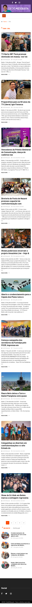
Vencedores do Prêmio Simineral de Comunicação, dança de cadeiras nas (16, 152)
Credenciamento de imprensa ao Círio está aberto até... (18, 534)
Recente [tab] (7, 528)
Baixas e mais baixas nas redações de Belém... (19, 554)
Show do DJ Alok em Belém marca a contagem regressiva (14, 496)
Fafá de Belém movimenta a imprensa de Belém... (20, 544)
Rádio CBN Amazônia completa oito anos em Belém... (18, 564)
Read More (4, 74)
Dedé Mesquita (6, 59)
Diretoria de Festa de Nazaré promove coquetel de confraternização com (14, 201)
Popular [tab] (16, 528)
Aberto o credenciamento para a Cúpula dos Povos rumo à (16, 295)
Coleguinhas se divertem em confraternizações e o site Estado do (14, 445)
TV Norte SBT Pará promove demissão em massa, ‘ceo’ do (14, 55)
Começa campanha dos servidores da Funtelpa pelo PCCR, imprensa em (13, 342)
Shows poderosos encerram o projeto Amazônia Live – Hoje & (15, 251)
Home (5, 21)
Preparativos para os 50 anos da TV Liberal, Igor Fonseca (15, 103)
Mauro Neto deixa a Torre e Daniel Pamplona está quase (14, 394)
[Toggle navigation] (4, 16)
